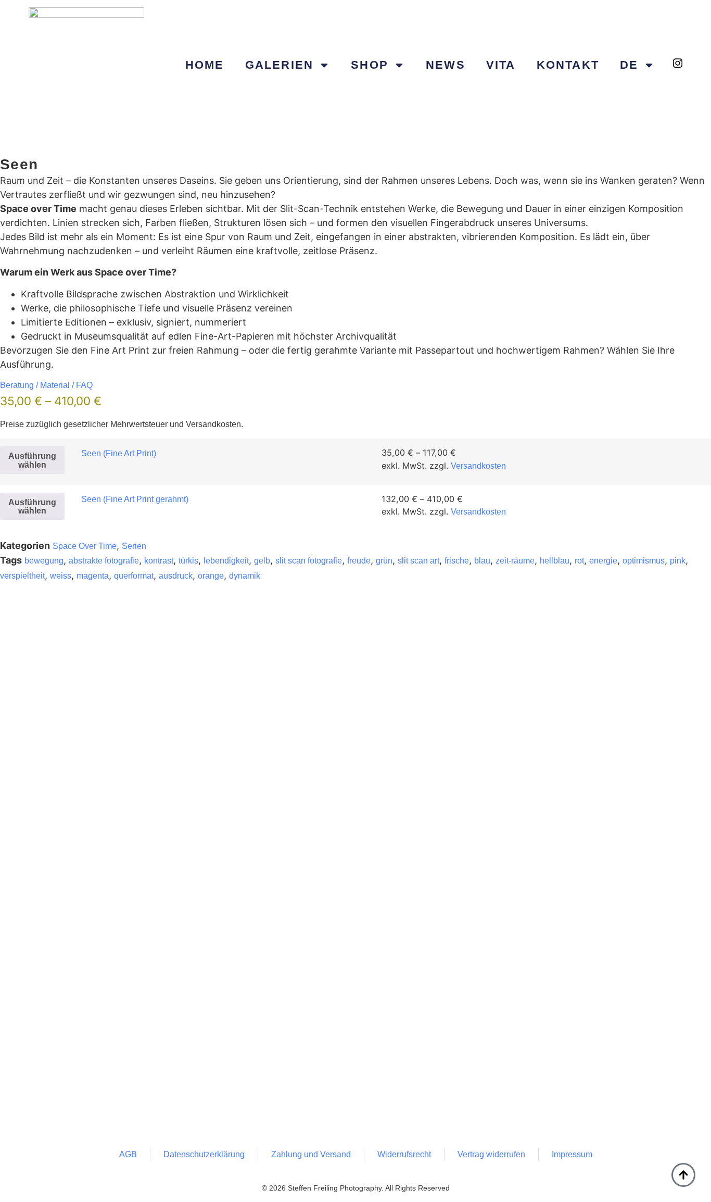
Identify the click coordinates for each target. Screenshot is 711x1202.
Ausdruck (176, 575)
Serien (134, 546)
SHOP (369, 64)
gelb (262, 560)
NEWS (445, 64)
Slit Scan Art (418, 560)
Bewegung (44, 560)
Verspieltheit (22, 575)
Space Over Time (85, 546)
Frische (457, 560)
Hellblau (554, 560)
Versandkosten (478, 465)
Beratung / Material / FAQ (46, 385)
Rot (579, 560)
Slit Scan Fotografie (308, 560)
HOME (204, 64)
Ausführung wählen (32, 460)
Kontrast (158, 560)
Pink (677, 560)
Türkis (188, 560)
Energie (603, 560)
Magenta (93, 575)
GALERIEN (279, 64)
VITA (501, 64)
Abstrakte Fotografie (104, 560)
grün (384, 560)
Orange (211, 575)
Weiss (60, 575)
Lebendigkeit (226, 560)
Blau (482, 560)
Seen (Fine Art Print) (118, 453)
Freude (359, 560)
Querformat (134, 575)
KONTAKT (568, 64)
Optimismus (644, 560)
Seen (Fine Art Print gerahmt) (134, 499)
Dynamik (244, 575)
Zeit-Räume (515, 560)
